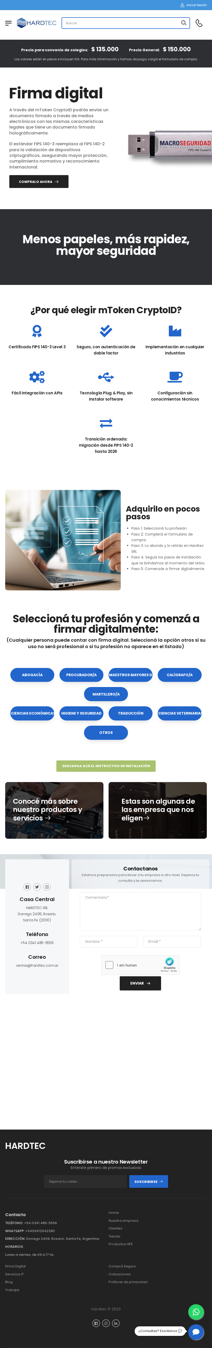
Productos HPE (121, 1244)
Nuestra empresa (123, 1220)
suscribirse (145, 1181)
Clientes (115, 1228)
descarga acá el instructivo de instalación (106, 766)
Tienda (114, 1236)
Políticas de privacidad (128, 1281)
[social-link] (27, 887)
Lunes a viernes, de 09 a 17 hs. (29, 1254)
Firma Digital (15, 1266)
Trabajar (12, 1289)
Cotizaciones (120, 1274)
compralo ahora (35, 181)
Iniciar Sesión (197, 5)
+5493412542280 (40, 1230)
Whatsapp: (15, 1230)
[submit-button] (184, 23)
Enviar (137, 983)
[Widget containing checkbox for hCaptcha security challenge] (140, 965)
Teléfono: (14, 1222)
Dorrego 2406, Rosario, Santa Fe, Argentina (62, 1238)
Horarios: (14, 1246)
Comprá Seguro (122, 1266)
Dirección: (15, 1238)
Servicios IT (14, 1274)
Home (114, 1212)
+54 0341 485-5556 (37, 942)
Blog (9, 1281)
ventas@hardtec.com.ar (37, 965)
